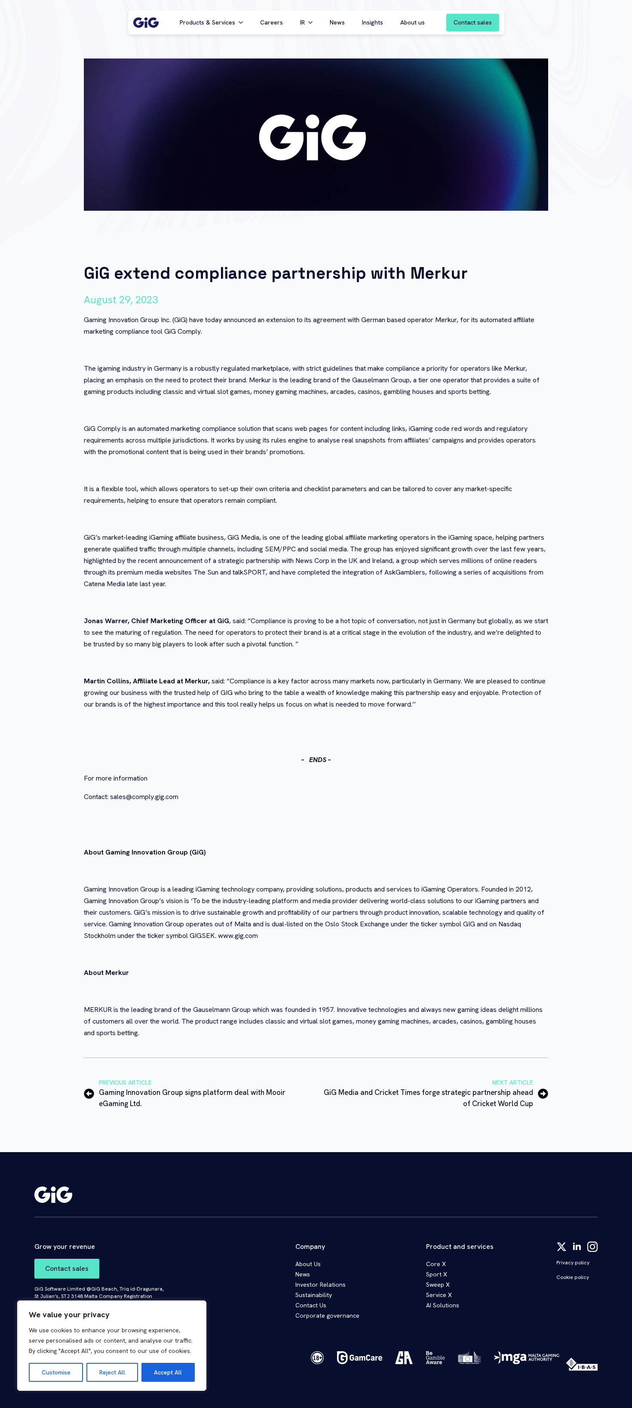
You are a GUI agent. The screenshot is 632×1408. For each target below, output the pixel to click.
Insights (372, 22)
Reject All (112, 1372)
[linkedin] (577, 1247)
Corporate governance (327, 1315)
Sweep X (438, 1284)
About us (412, 22)
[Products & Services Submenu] (243, 22)
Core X (436, 1264)
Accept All (168, 1372)
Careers (271, 22)
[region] (111, 1345)
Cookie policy (572, 1277)
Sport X (436, 1274)
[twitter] (561, 1247)
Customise (56, 1372)
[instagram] (592, 1247)
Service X (439, 1295)
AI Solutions (442, 1305)
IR (302, 22)
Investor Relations (320, 1284)
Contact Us (310, 1305)
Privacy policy (572, 1262)
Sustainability (313, 1295)
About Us (308, 1264)
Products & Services (207, 22)
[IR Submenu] (313, 22)
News (337, 22)
